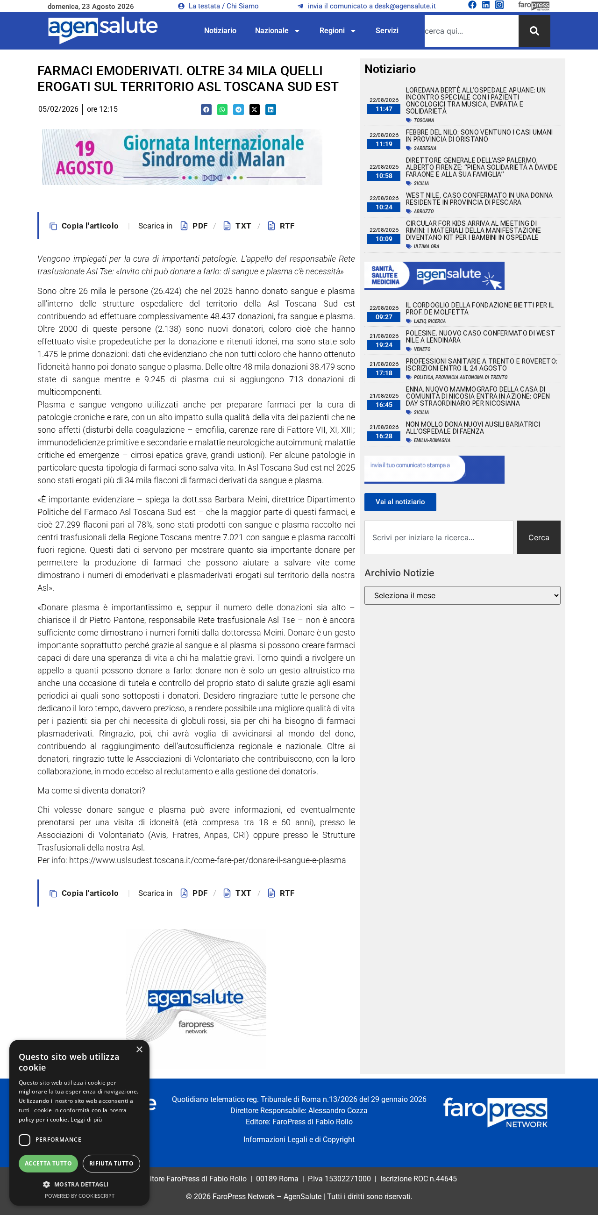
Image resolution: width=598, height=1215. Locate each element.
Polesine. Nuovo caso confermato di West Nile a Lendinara (480, 336)
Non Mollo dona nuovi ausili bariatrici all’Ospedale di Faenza (473, 428)
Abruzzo (424, 211)
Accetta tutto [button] (48, 1163)
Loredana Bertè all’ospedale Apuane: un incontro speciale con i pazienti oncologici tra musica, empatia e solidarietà (476, 100)
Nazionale (272, 30)
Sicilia (421, 183)
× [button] (138, 1049)
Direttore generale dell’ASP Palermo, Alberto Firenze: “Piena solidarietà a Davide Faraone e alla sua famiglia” (481, 167)
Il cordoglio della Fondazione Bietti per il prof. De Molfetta (480, 308)
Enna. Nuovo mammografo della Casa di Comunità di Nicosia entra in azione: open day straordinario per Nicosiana (478, 396)
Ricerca (437, 321)
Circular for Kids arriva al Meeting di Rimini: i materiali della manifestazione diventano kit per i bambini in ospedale (473, 230)
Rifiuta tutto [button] (111, 1163)
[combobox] (472, 31)
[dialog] (79, 1123)
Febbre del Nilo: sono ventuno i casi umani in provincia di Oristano (479, 136)
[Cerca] (534, 31)
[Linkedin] (486, 4)
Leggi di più (86, 1119)
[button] (206, 109)
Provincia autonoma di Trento (471, 377)
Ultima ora (426, 246)
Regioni (332, 30)
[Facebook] (472, 4)
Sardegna (425, 148)
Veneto (422, 349)
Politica (423, 377)
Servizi (387, 30)
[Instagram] (499, 4)
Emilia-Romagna (432, 440)
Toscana (424, 120)
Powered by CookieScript (79, 1195)
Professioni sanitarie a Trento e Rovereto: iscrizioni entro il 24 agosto (482, 364)
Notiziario (220, 30)
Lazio (420, 321)
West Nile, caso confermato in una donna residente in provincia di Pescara (479, 199)
